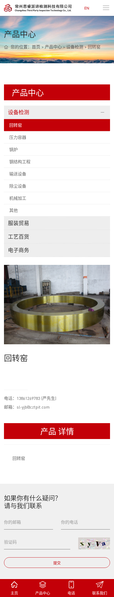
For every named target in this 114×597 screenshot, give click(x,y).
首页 (36, 46)
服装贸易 (18, 223)
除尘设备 (17, 186)
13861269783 (28, 398)
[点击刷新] (94, 543)
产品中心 (53, 46)
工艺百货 (18, 236)
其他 (13, 210)
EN (86, 8)
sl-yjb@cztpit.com (33, 407)
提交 (57, 562)
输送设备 (17, 174)
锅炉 (13, 149)
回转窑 (94, 46)
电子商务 (18, 250)
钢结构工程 (19, 161)
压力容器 (17, 137)
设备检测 (74, 46)
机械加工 (17, 198)
